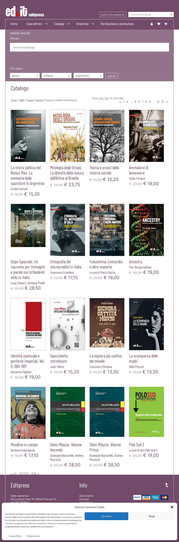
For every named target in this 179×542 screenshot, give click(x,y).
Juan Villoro (57, 366)
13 (163, 101)
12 (158, 101)
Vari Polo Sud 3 (148, 450)
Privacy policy (33, 535)
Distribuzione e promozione (117, 23)
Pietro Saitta (107, 272)
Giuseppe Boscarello (62, 455)
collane (57, 75)
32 (101, 98)
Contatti (84, 499)
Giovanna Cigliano (21, 372)
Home (13, 23)
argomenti (88, 75)
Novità (39, 100)
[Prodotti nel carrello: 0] (165, 23)
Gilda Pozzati (136, 366)
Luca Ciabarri (18, 283)
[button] (172, 507)
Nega (152, 516)
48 (106, 98)
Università (82, 23)
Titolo (14, 100)
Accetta (107, 516)
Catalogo (59, 23)
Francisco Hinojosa (101, 366)
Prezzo (30, 100)
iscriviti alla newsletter (113, 14)
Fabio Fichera (137, 178)
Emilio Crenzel (19, 189)
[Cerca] (171, 14)
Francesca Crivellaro (62, 272)
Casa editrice (34, 23)
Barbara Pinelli (36, 283)
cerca (112, 75)
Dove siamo (86, 495)
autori (25, 75)
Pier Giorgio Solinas (140, 267)
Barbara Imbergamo (23, 450)
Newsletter (85, 502)
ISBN (21, 100)
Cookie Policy (15, 535)
